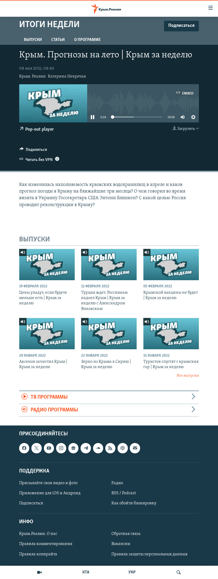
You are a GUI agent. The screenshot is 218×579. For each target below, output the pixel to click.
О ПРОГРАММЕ (87, 40)
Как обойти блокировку (133, 503)
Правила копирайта (38, 554)
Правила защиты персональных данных (149, 554)
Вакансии (120, 544)
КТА (85, 572)
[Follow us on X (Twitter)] (36, 448)
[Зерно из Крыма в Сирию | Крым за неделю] (109, 333)
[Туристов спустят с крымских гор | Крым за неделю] (171, 333)
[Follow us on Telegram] (86, 448)
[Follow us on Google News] (73, 448)
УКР (132, 572)
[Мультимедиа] (39, 572)
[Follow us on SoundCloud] (98, 448)
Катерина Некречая (67, 76)
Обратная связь (125, 534)
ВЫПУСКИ (33, 40)
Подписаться (31, 503)
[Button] (33, 151)
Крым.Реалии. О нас (38, 534)
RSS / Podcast (123, 493)
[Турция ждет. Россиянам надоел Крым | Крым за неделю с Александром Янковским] (109, 264)
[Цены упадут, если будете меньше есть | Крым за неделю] (47, 264)
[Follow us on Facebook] (24, 448)
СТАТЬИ (58, 40)
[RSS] (110, 448)
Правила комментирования (45, 544)
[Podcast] (123, 448)
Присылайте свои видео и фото (48, 483)
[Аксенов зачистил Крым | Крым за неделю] (47, 333)
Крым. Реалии (32, 76)
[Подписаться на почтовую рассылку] (135, 448)
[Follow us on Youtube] (49, 448)
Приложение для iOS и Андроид (50, 493)
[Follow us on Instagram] (61, 448)
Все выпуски (188, 376)
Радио (117, 483)
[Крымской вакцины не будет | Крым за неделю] (171, 264)
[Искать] (179, 572)
